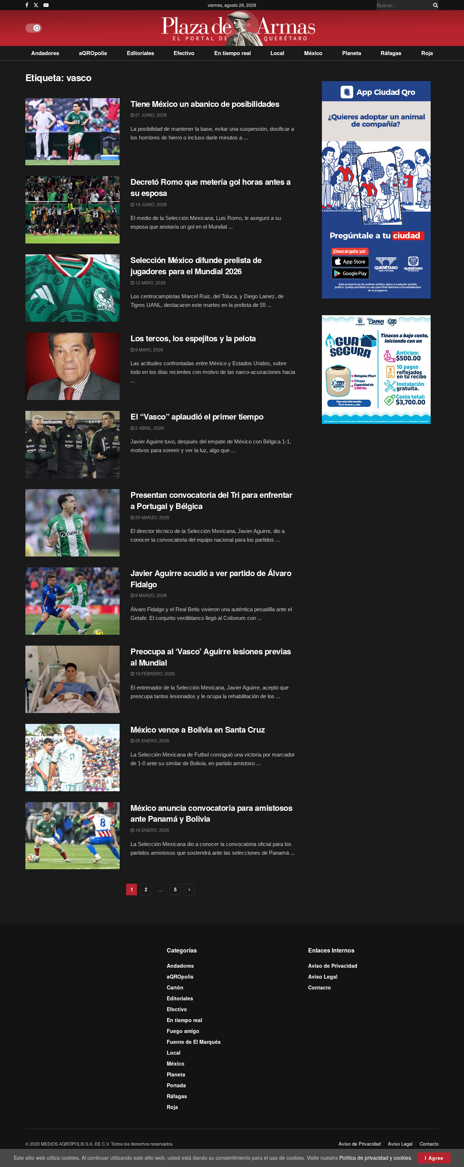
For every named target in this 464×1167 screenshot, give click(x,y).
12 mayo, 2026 (150, 282)
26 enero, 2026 (151, 740)
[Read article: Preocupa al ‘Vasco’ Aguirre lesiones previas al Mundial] (72, 679)
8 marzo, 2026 (150, 595)
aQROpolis (93, 53)
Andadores (45, 53)
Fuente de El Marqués (194, 1041)
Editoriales (140, 53)
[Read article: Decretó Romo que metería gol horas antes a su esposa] (72, 209)
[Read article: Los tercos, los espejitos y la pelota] (72, 366)
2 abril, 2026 (149, 428)
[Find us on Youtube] (46, 5)
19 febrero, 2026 (154, 673)
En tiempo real (232, 53)
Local (277, 53)
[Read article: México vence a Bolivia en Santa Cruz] (72, 757)
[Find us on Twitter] (35, 5)
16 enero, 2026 (151, 830)
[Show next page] (189, 890)
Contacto (319, 987)
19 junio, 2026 (150, 204)
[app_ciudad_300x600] (376, 188)
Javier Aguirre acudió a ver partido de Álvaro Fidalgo (210, 578)
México (313, 53)
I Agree (434, 1157)
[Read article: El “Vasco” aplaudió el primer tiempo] (72, 444)
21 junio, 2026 (150, 115)
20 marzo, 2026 (151, 517)
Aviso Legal (322, 976)
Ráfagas (391, 53)
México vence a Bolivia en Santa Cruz (197, 729)
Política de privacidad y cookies (375, 1157)
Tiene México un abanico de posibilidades (204, 103)
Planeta (351, 53)
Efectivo (184, 53)
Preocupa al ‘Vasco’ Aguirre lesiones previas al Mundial (210, 656)
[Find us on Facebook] (26, 5)
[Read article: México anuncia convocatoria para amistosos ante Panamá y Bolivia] (72, 836)
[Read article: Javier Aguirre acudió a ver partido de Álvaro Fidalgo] (72, 601)
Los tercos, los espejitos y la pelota (193, 338)
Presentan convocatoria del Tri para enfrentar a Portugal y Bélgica (211, 500)
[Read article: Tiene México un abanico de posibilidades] (72, 132)
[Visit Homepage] (240, 28)
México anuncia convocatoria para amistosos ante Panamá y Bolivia (211, 813)
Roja (427, 53)
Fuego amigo (183, 1030)
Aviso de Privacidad (332, 965)
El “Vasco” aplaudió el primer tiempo (196, 416)
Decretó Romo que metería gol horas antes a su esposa (210, 187)
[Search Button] (434, 5)
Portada (176, 1085)
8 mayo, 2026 (148, 349)
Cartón (175, 987)
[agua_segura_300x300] (376, 368)
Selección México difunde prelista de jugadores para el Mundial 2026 (195, 265)
